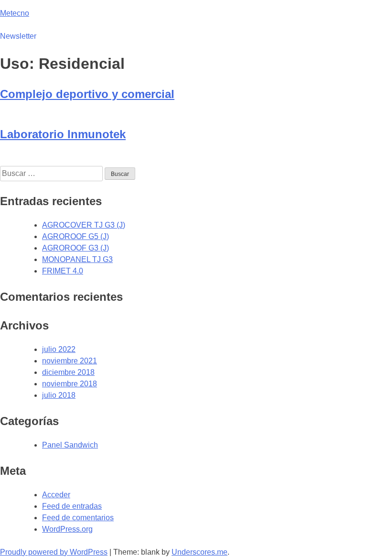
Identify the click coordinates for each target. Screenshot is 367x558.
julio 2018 (59, 395)
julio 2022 (59, 349)
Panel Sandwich (70, 445)
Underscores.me (199, 552)
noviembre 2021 (69, 361)
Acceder (56, 495)
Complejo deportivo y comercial (87, 94)
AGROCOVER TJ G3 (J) (83, 225)
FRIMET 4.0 (62, 271)
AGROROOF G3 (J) (75, 248)
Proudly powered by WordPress (54, 552)
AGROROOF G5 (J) (75, 236)
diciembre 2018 (68, 372)
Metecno (14, 13)
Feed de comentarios (78, 518)
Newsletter (18, 36)
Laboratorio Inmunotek (63, 134)
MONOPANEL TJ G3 (77, 259)
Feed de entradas (72, 506)
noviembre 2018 (69, 384)
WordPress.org (67, 529)
